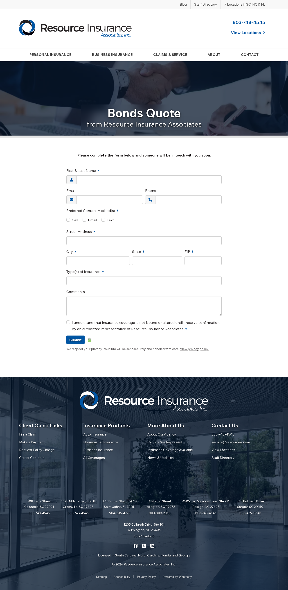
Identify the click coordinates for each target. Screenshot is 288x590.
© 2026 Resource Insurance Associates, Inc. (144, 564)
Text (110, 220)
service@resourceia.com (231, 442)
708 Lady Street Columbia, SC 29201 (39, 504)
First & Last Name (83, 170)
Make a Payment (32, 442)
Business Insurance (98, 450)
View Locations (223, 450)
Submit (75, 340)
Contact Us (225, 425)
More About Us (165, 425)
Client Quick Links (40, 425)
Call (75, 220)
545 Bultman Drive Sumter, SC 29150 (250, 504)
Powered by (177, 576)
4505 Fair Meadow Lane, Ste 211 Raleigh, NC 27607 (206, 504)
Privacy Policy (146, 576)
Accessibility (122, 576)
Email (70, 190)
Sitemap (101, 576)
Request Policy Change (37, 450)
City (71, 251)
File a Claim (27, 434)
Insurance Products (106, 425)
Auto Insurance (95, 434)
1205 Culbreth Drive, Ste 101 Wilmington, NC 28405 (144, 527)
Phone (150, 190)
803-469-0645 (250, 513)
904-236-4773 (119, 513)
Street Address (81, 231)
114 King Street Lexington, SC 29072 (160, 504)
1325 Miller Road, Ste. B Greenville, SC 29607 (78, 504)
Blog (183, 4)
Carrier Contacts (32, 458)
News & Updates (160, 458)
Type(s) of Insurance (85, 271)
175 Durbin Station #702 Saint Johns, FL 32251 (119, 504)
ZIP (189, 251)
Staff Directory (205, 4)
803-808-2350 (160, 513)
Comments (75, 291)
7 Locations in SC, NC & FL (244, 4)
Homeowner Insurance (100, 442)
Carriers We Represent (164, 442)
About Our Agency (161, 434)
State (138, 251)
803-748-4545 (249, 22)
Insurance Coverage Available (170, 450)
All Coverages (94, 458)
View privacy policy (194, 349)
